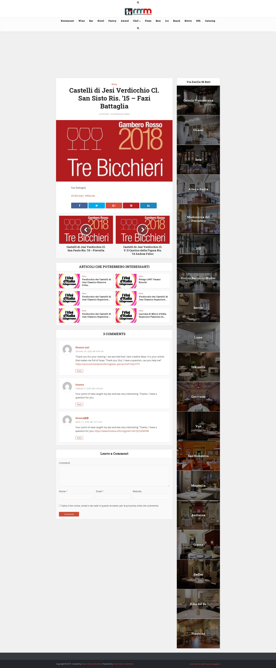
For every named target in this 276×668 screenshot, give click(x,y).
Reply (79, 371)
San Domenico (198, 456)
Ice (167, 20)
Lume (198, 337)
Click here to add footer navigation (205, 664)
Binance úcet (82, 347)
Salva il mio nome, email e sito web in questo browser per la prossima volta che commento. (110, 505)
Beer (158, 20)
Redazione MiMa (122, 114)
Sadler (198, 574)
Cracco (198, 544)
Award (125, 20)
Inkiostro (198, 367)
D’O (198, 248)
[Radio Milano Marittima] (138, 10)
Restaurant (67, 20)
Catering (210, 20)
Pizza (148, 20)
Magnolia (198, 485)
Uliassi (198, 130)
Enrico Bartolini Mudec (198, 278)
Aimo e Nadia (198, 189)
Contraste (198, 396)
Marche (91, 195)
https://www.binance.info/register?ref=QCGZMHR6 (121, 431)
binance (79, 384)
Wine (81, 20)
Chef (135, 20)
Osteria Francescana (198, 100)
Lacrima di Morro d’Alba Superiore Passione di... (152, 315)
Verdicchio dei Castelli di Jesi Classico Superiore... (96, 298)
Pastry (112, 20)
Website (137, 491)
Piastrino (198, 633)
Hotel (100, 20)
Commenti (104, 114)
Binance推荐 (82, 418)
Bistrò (188, 20)
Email (99, 491)
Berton (198, 308)
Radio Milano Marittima (92, 664)
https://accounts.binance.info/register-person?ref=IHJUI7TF (107, 364)
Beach (176, 20)
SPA (198, 20)
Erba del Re (198, 604)
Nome (63, 491)
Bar (91, 20)
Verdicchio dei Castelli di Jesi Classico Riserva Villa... (96, 282)
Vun (198, 426)
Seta (198, 159)
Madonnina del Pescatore (198, 219)
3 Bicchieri (78, 195)
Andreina (198, 515)
